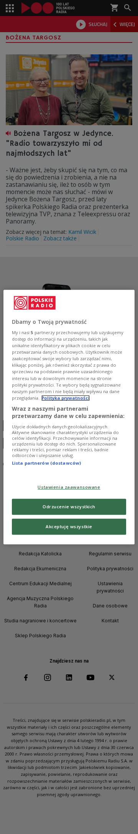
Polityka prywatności (65, 398)
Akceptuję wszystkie (69, 526)
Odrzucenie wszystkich (69, 506)
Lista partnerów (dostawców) (46, 463)
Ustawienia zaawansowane (69, 487)
